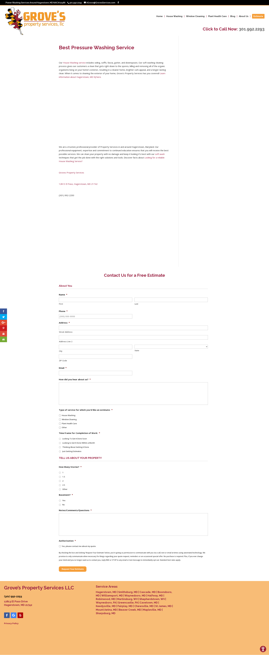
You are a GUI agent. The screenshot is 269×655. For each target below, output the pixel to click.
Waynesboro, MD (135, 595)
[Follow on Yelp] (20, 615)
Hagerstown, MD (106, 592)
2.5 (63, 485)
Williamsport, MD (112, 595)
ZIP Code (63, 360)
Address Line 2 (65, 341)
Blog (232, 16)
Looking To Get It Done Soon (74, 438)
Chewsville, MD (143, 606)
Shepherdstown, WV (152, 599)
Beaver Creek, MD (130, 609)
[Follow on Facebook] (7, 615)
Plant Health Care (217, 16)
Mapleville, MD (152, 609)
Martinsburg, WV (127, 599)
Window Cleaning (195, 16)
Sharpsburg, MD (105, 613)
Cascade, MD (148, 592)
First (61, 304)
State (137, 350)
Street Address (65, 332)
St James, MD (163, 606)
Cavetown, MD (149, 602)
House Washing (174, 16)
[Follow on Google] (13, 615)
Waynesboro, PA (106, 602)
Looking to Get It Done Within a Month (78, 443)
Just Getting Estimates (71, 451)
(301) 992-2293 (13, 596)
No (63, 504)
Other (64, 427)
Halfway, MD (155, 595)
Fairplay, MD (125, 606)
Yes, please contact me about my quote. (79, 546)
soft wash (160, 154)
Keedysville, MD (106, 606)
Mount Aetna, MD (106, 609)
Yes (63, 500)
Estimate (258, 16)
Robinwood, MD (105, 599)
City (60, 351)
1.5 (63, 476)
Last (136, 304)
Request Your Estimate (73, 569)
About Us (243, 16)
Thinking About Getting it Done (75, 447)
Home (159, 16)
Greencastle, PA (128, 602)
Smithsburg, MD (128, 592)
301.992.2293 (252, 29)
